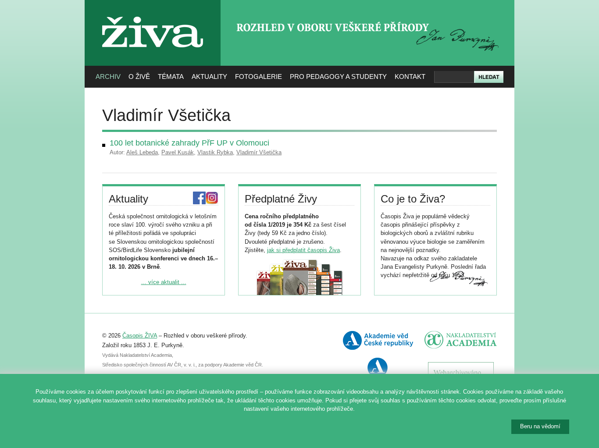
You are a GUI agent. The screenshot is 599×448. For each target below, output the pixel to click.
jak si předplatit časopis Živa (303, 250)
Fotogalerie (258, 76)
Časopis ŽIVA (139, 335)
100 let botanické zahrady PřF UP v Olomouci (189, 143)
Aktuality (209, 76)
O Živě (139, 76)
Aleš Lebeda (142, 152)
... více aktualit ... (163, 282)
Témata (171, 76)
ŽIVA (153, 13)
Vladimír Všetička (259, 152)
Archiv (108, 76)
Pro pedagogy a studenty (338, 76)
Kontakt (410, 76)
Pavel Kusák (177, 152)
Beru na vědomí (540, 426)
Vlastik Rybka (215, 152)
